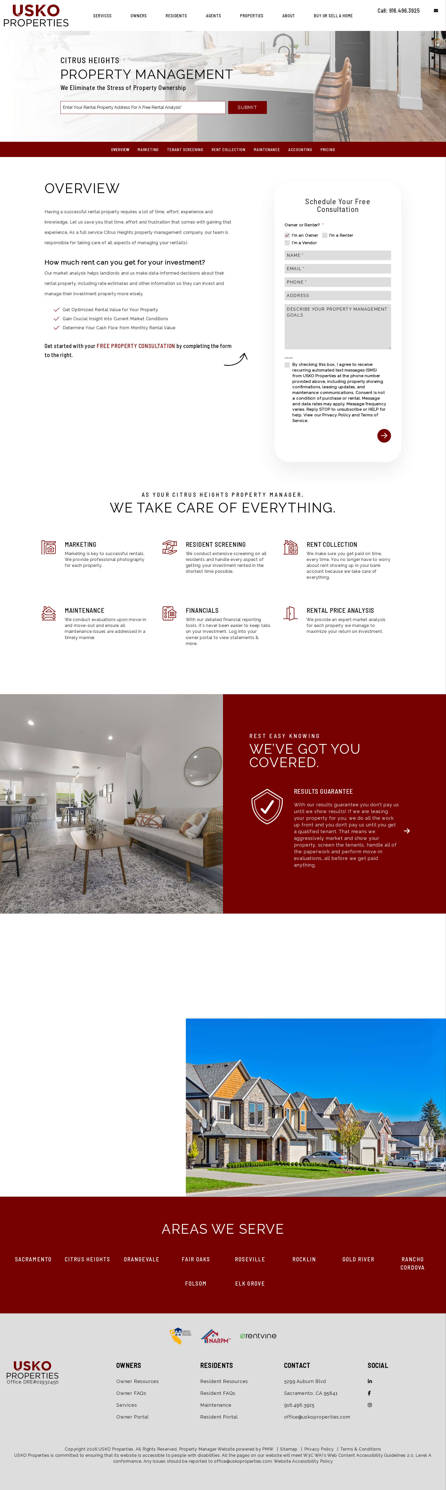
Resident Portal (219, 1417)
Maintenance (267, 149)
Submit (247, 107)
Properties (252, 15)
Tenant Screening (185, 149)
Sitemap (289, 1449)
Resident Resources (224, 1381)
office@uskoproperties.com (317, 1417)
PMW (267, 1449)
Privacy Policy (336, 415)
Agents (213, 15)
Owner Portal (132, 1417)
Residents (176, 15)
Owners (139, 15)
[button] (432, 11)
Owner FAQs (131, 1393)
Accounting (300, 149)
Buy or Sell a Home (333, 15)
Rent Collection (228, 149)
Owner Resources (137, 1381)
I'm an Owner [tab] (305, 235)
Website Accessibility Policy (303, 1461)
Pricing (328, 149)
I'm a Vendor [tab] (304, 243)
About (288, 15)
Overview (120, 149)
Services (102, 15)
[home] (36, 15)
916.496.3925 (404, 10)
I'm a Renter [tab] (341, 235)
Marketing (148, 149)
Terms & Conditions (360, 1449)
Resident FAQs (217, 1393)
